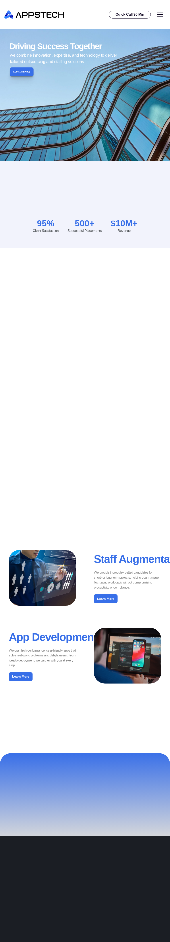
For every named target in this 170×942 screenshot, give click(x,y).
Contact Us (62, 915)
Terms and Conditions (69, 930)
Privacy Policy (64, 923)
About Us (11, 915)
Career (9, 923)
